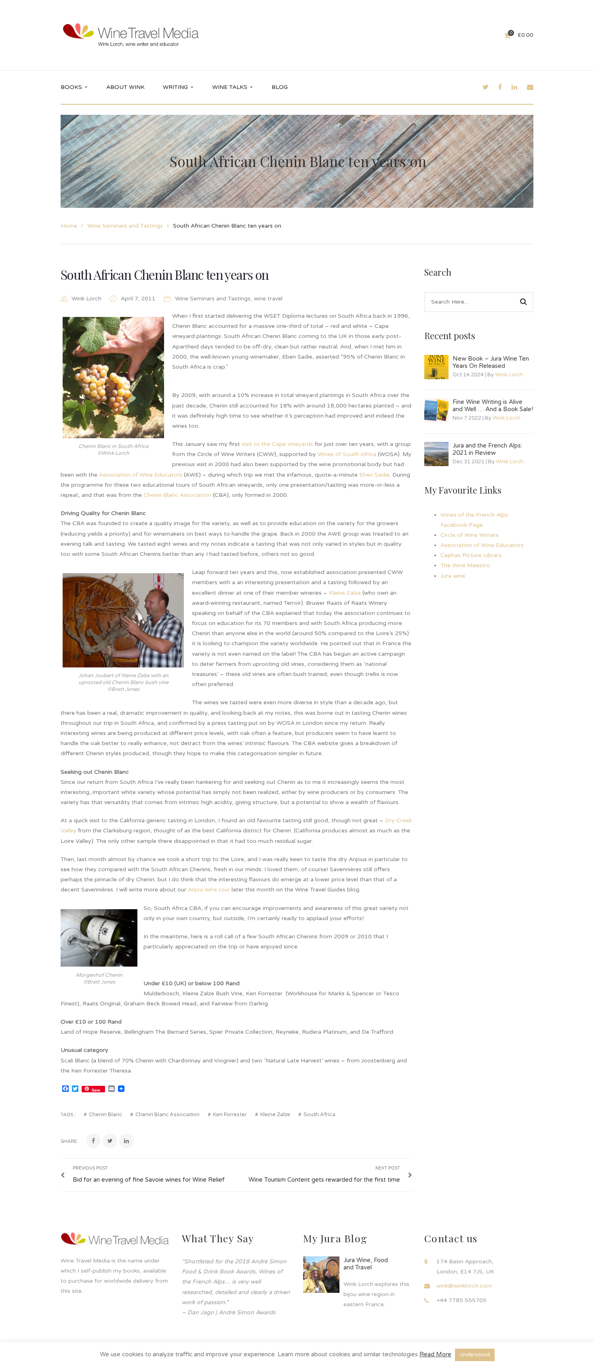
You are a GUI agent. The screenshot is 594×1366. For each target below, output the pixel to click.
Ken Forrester (230, 1114)
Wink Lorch (86, 298)
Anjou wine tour (209, 889)
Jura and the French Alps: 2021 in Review (487, 449)
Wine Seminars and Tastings (125, 225)
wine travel (268, 298)
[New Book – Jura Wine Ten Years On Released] (436, 367)
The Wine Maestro (465, 565)
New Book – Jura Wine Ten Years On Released (491, 362)
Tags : (68, 1114)
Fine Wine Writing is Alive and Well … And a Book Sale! (493, 405)
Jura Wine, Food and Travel (365, 1263)
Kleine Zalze (345, 592)
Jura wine (452, 575)
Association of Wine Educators (140, 474)
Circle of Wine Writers (469, 535)
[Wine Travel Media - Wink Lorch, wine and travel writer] (131, 35)
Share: (69, 1141)
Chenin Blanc (105, 1114)
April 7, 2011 (139, 298)
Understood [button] (475, 1354)
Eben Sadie (374, 474)
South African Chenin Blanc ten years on (165, 274)
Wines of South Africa (347, 454)
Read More (435, 1354)
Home (69, 225)
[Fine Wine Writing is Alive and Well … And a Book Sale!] (436, 410)
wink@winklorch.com (464, 1285)
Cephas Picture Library (471, 555)
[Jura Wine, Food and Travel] (321, 1274)
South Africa (319, 1114)
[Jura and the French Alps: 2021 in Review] (436, 454)
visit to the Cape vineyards (277, 444)
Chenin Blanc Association (177, 495)
